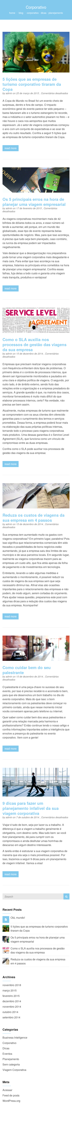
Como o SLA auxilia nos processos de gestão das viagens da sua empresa (34, 344)
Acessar (7, 1090)
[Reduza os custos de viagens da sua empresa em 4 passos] (6, 961)
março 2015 (10, 990)
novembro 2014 (12, 1006)
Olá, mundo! (18, 917)
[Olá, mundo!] (6, 919)
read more (11, 148)
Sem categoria (11, 1064)
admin (9, 93)
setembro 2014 (11, 1017)
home (12, 12)
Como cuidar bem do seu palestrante (27, 670)
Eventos (7, 1054)
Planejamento (56, 12)
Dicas (43, 12)
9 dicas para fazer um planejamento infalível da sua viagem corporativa (31, 808)
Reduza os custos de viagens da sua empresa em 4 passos (33, 517)
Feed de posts (11, 1095)
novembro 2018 (12, 985)
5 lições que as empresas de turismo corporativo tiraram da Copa (32, 84)
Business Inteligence (15, 1037)
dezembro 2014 (12, 1001)
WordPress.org (11, 1101)
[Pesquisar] (66, 896)
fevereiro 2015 (11, 996)
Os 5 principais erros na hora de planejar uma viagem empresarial (34, 201)
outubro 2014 (10, 1012)
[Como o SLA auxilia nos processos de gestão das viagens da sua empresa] (6, 950)
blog (21, 12)
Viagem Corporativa (14, 1070)
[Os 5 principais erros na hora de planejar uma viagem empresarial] (6, 939)
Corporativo (33, 12)
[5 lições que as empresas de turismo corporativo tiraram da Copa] (6, 928)
